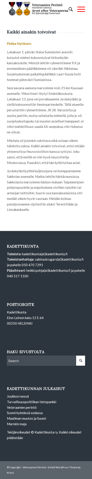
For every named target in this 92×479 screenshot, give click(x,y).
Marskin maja (17, 424)
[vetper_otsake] (38, 9)
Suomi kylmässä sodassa (25, 413)
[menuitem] (68, 9)
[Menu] (79, 9)
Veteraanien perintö (22, 407)
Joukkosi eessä (18, 396)
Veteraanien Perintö (34, 467)
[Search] (68, 9)
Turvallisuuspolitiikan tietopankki (31, 402)
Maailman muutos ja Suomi (26, 418)
